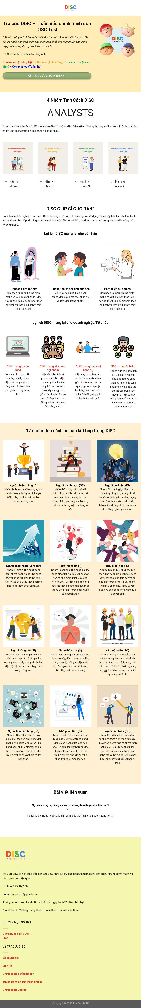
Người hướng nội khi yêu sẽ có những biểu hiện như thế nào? (70, 805)
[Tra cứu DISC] (70, 8)
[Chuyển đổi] (6, 182)
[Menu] (5, 7)
